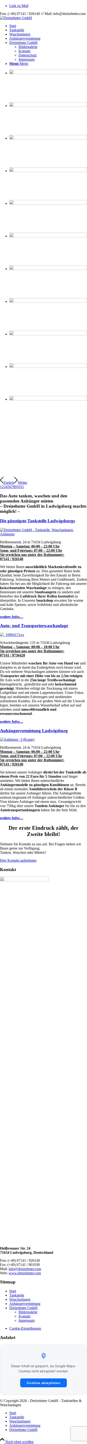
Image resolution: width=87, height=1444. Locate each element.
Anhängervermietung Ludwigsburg (34, 730)
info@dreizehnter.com (25, 1269)
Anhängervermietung (24, 1304)
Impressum (27, 1320)
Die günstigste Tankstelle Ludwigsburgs (37, 520)
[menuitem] (48, 26)
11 (22, 487)
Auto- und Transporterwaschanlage (34, 625)
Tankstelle (16, 1295)
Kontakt (24, 1316)
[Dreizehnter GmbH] (16, 18)
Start (12, 1291)
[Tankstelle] (43, 534)
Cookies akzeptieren (43, 1383)
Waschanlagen (19, 1299)
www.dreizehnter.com (25, 1273)
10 (18, 487)
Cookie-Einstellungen (25, 1328)
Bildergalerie (28, 1312)
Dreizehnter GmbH (23, 1308)
